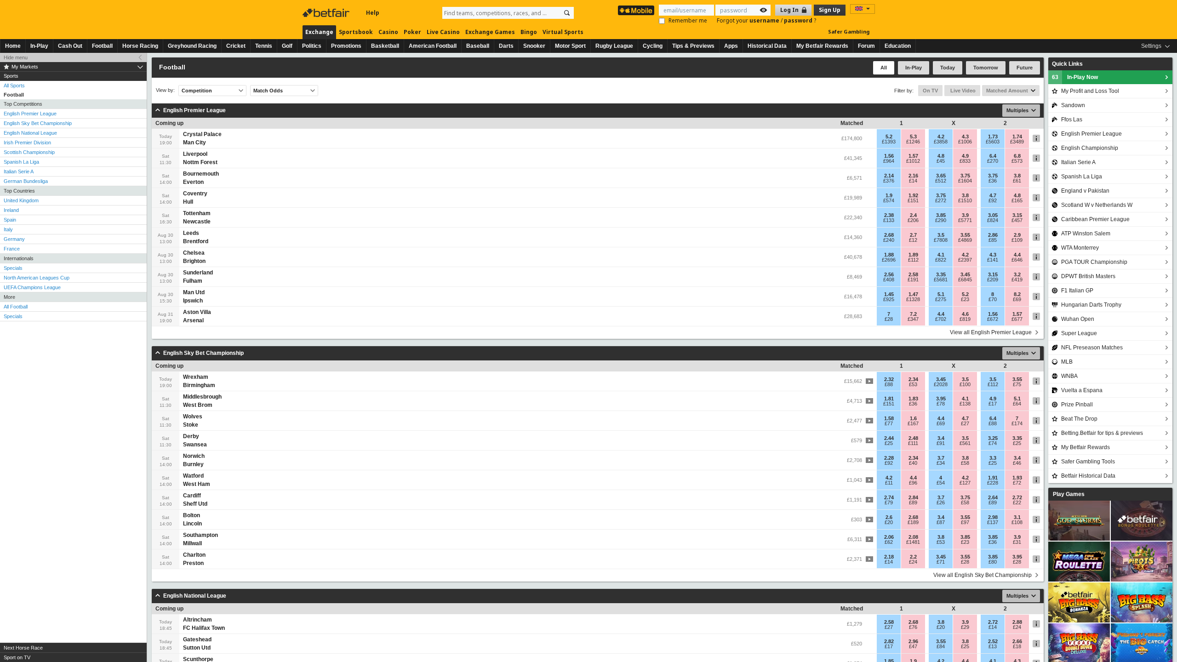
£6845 (965, 279)
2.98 (993, 517)
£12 (913, 240)
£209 (992, 279)
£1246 (913, 141)
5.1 (940, 294)
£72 (1017, 482)
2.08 (913, 537)
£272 (940, 200)
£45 (941, 161)
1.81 (889, 398)
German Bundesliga (26, 181)
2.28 (889, 458)
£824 (992, 220)
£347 (913, 319)
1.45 (889, 294)
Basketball (385, 46)
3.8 (1017, 175)
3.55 (965, 235)
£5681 (941, 279)
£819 (965, 319)
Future (1025, 67)
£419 (1017, 279)
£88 (889, 384)
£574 (888, 200)
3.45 (965, 274)
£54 (941, 482)
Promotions (346, 46)
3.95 (941, 398)
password (799, 20)
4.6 (965, 314)
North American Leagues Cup (36, 277)
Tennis (263, 46)
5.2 (889, 136)
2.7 (913, 235)
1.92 (913, 195)
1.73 (993, 136)
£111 (913, 443)
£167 (913, 423)
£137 (992, 522)
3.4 (940, 438)
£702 (940, 319)
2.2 (913, 556)
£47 (913, 646)
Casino (388, 32)
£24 (913, 561)
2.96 (913, 641)
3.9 (965, 215)
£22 (1017, 502)
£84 (941, 646)
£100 (965, 384)
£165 (1017, 200)
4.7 (992, 195)
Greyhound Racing (192, 46)
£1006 (965, 141)
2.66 (1017, 641)
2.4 (913, 215)
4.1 (940, 254)
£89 (913, 502)
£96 (913, 482)
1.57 (913, 156)
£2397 (965, 259)
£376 (888, 180)
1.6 (913, 418)
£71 (941, 561)
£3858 (941, 141)
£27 (965, 423)
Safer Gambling (848, 31)
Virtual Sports (563, 32)
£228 (992, 482)
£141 (992, 259)
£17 (992, 403)
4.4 (1017, 254)
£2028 (941, 384)
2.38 (889, 215)
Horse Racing (140, 46)
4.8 (940, 156)
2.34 (913, 379)
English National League (30, 133)
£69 (1017, 299)
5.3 (913, 136)
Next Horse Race (23, 648)
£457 (1017, 220)
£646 (1017, 259)
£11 (889, 482)
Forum (866, 46)
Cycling (653, 46)
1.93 (1017, 477)
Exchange (319, 32)
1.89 (913, 254)
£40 (913, 463)
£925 (888, 299)
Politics (311, 46)
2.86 (993, 235)
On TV (930, 90)
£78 (941, 403)
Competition (197, 90)
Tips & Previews (693, 46)
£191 (913, 279)
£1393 (889, 141)
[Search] (566, 12)
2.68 (889, 235)
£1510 (965, 200)
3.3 (992, 458)
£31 (1017, 542)
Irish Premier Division (27, 142)
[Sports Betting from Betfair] (636, 10)
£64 (1017, 403)
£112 (913, 259)
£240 (888, 240)
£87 (941, 522)
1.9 (889, 195)
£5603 (993, 141)
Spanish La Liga (21, 162)
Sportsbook (356, 32)
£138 (965, 403)
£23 (965, 299)
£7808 (941, 240)
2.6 (889, 517)
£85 (992, 240)
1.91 (993, 477)
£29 (965, 627)
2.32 (889, 379)
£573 (1017, 161)
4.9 (965, 156)
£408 (888, 279)
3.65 (941, 175)
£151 (913, 200)
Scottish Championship (29, 152)
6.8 (1017, 156)
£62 (889, 542)
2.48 (913, 438)
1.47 (913, 294)
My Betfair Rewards (822, 46)
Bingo (528, 32)
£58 (965, 463)
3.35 (941, 274)
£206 (913, 220)
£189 (913, 522)
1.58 (889, 418)
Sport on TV (17, 657)
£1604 (965, 180)
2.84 (913, 497)
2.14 (889, 175)
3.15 (1017, 215)
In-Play (39, 46)
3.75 (965, 175)
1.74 (1017, 136)
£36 (992, 180)
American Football (433, 46)
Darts (506, 46)
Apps (731, 46)
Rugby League (614, 46)
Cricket (236, 46)
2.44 (889, 438)
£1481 (913, 542)
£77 (889, 423)
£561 (965, 443)
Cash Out (70, 46)
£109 (1017, 240)
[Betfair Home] (327, 13)
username (765, 20)
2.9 (1017, 235)
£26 (941, 502)
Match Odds (268, 90)
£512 (940, 180)
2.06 (889, 537)
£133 (888, 220)
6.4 (992, 156)
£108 (1017, 522)
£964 (888, 161)
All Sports (14, 85)
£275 (940, 299)
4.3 (965, 136)
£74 (992, 443)
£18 (1017, 646)
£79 (889, 502)
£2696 (889, 259)
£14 (913, 180)
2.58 (913, 274)
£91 (941, 443)
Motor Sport (570, 46)
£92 (992, 200)
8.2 (1017, 294)
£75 (1017, 384)
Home (13, 46)
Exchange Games (490, 32)
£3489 (1017, 141)
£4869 (965, 240)
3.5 (940, 235)
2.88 (1017, 622)
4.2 (940, 136)
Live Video (962, 90)
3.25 (993, 438)
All (883, 67)
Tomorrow (985, 67)
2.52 (993, 641)
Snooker (534, 46)
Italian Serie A (19, 171)
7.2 (913, 314)
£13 (992, 646)
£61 (1017, 180)
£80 (992, 561)
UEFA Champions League (32, 287)
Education (898, 46)
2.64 (993, 497)
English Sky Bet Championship (38, 123)
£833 (965, 161)
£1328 (913, 299)
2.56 (889, 274)
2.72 (1017, 497)
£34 (941, 463)
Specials (13, 268)
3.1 (1017, 517)
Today (947, 67)
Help (372, 13)
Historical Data (767, 46)
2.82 (889, 641)
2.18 (889, 556)
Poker (412, 32)
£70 (992, 299)
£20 (889, 522)
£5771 (965, 220)
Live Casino (443, 32)
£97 (965, 522)
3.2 (1017, 274)
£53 (913, 384)
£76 (913, 627)
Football (102, 46)
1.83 (913, 398)
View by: (165, 90)
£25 (889, 443)
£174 (1017, 423)
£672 (992, 319)
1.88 (889, 254)
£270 (992, 161)
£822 (940, 259)
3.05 (993, 215)
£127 (965, 482)
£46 (1017, 463)
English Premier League (30, 113)
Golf (287, 46)
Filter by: (904, 90)
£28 (889, 319)
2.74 (889, 497)
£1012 (913, 161)
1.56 (889, 156)
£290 (940, 220)
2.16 (913, 175)
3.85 (941, 215)
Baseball (477, 46)
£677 (1017, 319)
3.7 (940, 458)
